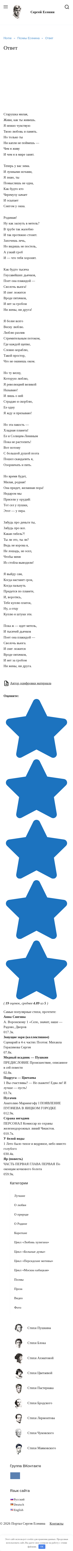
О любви (20, 1205)
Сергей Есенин (42, 12)
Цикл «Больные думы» (29, 1251)
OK (41, 1546)
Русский (19, 1499)
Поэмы (19, 1279)
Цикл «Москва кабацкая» (31, 1270)
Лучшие (19, 1196)
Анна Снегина (15, 1017)
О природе (21, 1214)
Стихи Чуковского (40, 1433)
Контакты (56, 1523)
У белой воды (14, 1138)
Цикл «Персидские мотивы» (33, 1261)
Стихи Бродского (39, 1403)
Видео (18, 1298)
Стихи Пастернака (40, 1388)
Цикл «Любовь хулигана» (31, 1242)
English (18, 1510)
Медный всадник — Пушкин (26, 1057)
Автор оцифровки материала (30, 683)
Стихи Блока (36, 1343)
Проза (18, 1289)
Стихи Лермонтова (41, 1418)
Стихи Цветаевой (39, 1373)
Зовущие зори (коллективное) (26, 1037)
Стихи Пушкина (39, 1328)
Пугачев (10, 1098)
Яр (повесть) (13, 1159)
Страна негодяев (16, 1118)
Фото (17, 1307)
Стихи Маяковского (41, 1448)
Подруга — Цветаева (20, 1078)
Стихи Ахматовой (40, 1358)
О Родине (20, 1223)
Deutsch (19, 1504)
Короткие (20, 1233)
